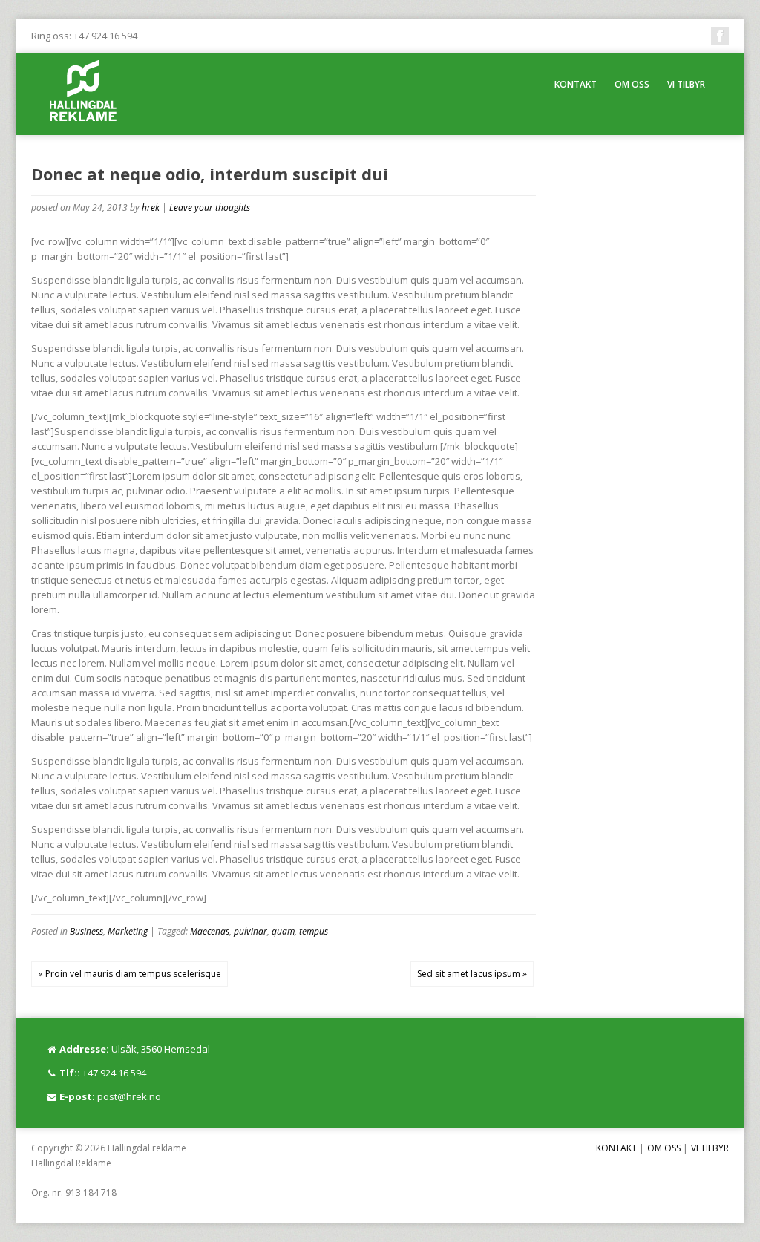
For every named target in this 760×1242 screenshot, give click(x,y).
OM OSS (632, 84)
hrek (151, 207)
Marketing (128, 931)
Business (86, 931)
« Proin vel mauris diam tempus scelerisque (129, 973)
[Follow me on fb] (720, 36)
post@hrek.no (129, 1096)
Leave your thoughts (209, 207)
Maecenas (209, 931)
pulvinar (250, 931)
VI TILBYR (686, 84)
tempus (313, 931)
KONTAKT (575, 84)
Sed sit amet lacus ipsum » (472, 973)
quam (283, 931)
